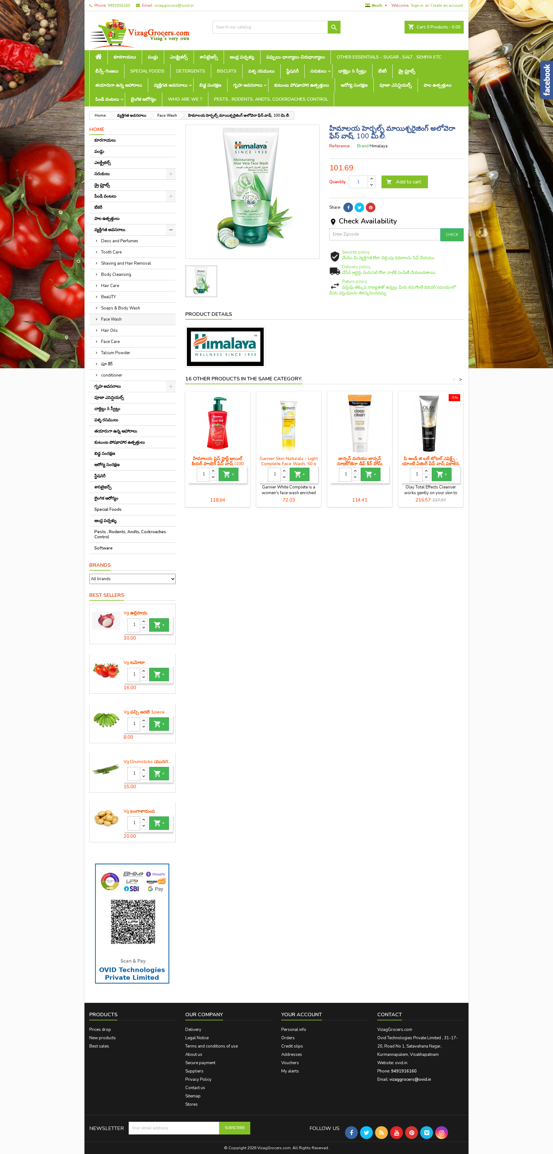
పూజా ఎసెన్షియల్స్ (396, 85)
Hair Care (110, 286)
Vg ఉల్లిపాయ (135, 613)
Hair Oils (109, 330)
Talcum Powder (115, 353)
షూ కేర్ (107, 364)
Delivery (193, 1030)
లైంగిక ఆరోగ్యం (143, 99)
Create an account (446, 5)
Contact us (195, 1088)
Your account (301, 1014)
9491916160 (119, 5)
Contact (389, 1014)
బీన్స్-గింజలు (106, 71)
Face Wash (111, 319)
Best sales (99, 1046)
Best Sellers (106, 595)
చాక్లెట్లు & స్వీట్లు (352, 71)
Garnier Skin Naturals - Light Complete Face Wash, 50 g (289, 461)
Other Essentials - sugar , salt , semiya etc (389, 57)
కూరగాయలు (125, 57)
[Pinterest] (370, 207)
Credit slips (292, 1046)
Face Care (110, 342)
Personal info (293, 1030)
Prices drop (100, 1030)
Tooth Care (111, 252)
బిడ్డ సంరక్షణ (210, 85)
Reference (339, 146)
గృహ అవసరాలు (247, 85)
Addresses (291, 1054)
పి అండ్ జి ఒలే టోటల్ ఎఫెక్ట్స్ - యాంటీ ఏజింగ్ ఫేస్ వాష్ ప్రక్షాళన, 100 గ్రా (431, 464)
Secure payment (200, 1063)
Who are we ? (185, 99)
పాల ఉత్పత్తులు (438, 85)
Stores (191, 1104)
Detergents (190, 71)
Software (103, 548)
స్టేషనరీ (292, 71)
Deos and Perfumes (119, 241)
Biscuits (226, 71)
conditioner (111, 375)
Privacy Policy (198, 1079)
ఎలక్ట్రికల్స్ (179, 57)
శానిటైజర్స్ (209, 57)
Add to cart (403, 181)
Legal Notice (197, 1038)
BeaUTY (108, 297)
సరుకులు (318, 71)
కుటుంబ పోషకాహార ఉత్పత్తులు (301, 85)
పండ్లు (153, 57)
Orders (288, 1038)
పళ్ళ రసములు (261, 71)
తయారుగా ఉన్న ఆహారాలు (118, 85)
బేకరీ (382, 71)
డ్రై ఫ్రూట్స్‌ (406, 71)
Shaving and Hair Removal (126, 263)
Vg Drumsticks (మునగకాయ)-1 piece (148, 761)
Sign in (417, 5)
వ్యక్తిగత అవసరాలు (171, 85)
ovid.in (401, 1063)
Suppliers (194, 1071)
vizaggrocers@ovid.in (174, 5)
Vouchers (290, 1063)
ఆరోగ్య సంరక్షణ (354, 85)
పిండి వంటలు (107, 99)
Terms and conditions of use (211, 1046)
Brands (100, 565)
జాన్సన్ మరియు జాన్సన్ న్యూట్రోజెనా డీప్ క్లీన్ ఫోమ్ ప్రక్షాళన (359, 464)
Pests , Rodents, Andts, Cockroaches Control (271, 99)
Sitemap (193, 1096)
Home (96, 129)
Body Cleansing (116, 274)
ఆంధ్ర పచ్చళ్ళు (242, 57)
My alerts (290, 1071)
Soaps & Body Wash (120, 308)
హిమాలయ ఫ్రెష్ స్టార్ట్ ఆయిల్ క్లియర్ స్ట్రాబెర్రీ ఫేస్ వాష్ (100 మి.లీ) (218, 464)
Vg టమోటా (134, 662)
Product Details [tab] (208, 314)
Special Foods (147, 71)
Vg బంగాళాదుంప (139, 811)
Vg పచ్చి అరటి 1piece (144, 712)
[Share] (348, 207)
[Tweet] (359, 207)
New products (102, 1038)
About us (193, 1054)
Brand (363, 146)
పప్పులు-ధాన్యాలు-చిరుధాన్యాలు (295, 57)
